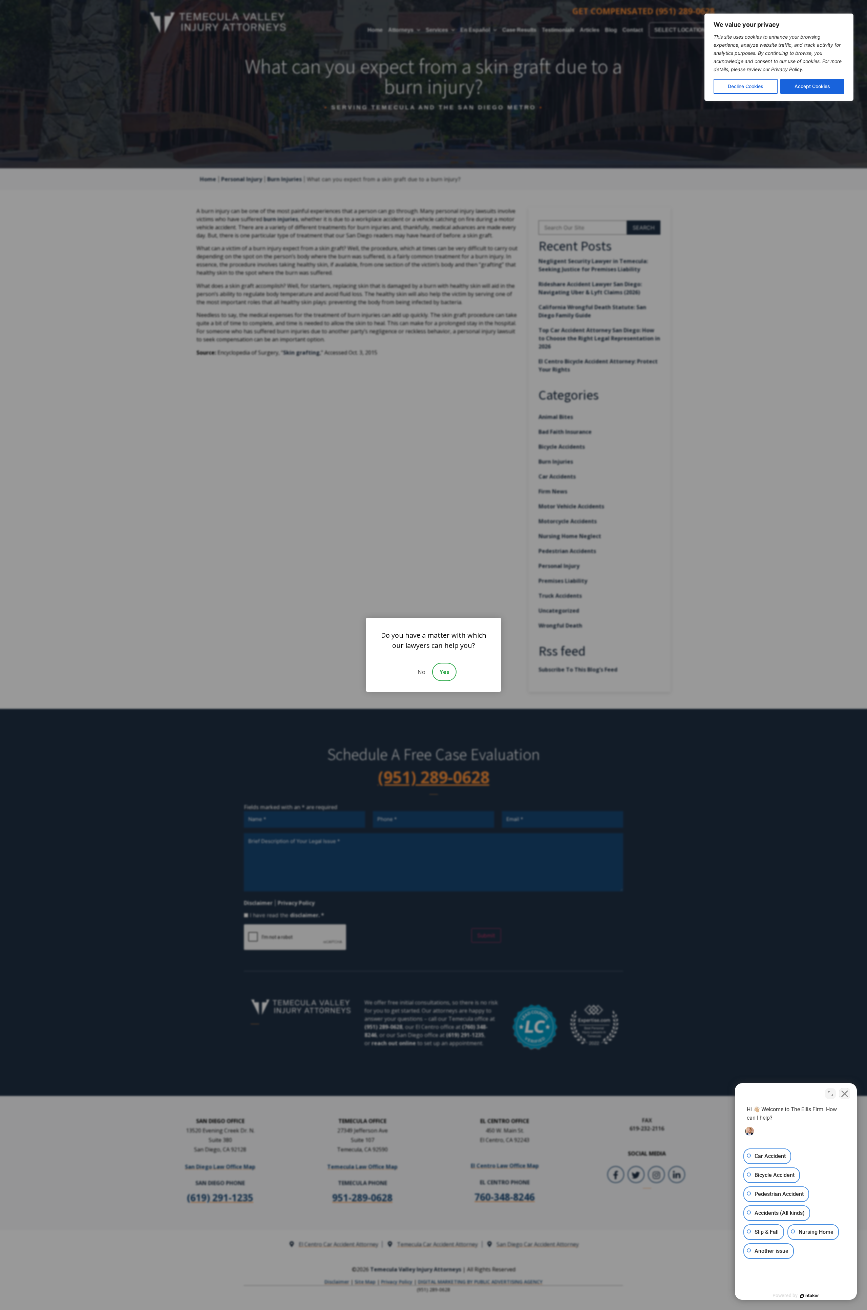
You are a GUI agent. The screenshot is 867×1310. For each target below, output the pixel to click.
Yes (444, 672)
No (421, 672)
